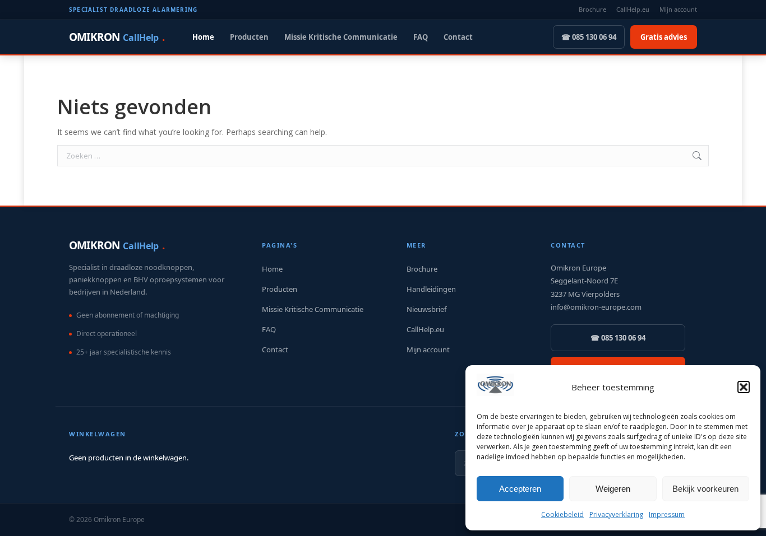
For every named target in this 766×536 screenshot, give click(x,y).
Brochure (592, 9)
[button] (743, 387)
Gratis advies (663, 37)
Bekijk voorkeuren (705, 488)
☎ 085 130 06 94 (588, 37)
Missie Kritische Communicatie (341, 37)
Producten (249, 37)
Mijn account (678, 9)
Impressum (667, 514)
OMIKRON (116, 37)
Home (203, 37)
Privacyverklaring (616, 514)
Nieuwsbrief (426, 309)
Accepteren (520, 488)
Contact (458, 37)
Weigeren (613, 488)
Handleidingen (431, 289)
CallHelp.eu (632, 9)
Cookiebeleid (562, 514)
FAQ (420, 37)
